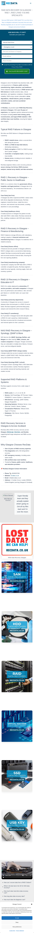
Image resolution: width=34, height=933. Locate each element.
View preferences (17, 926)
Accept (17, 918)
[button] (31, 904)
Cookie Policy (12, 930)
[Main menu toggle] (30, 3)
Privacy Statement (20, 930)
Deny (17, 922)
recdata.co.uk (15, 475)
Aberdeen (17, 432)
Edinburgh (10, 432)
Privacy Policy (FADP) (17, 67)
